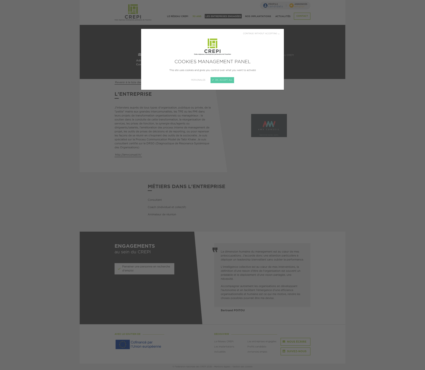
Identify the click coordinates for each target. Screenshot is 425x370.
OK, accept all (223, 80)
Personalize (198, 80)
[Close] (212, 185)
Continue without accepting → (261, 34)
